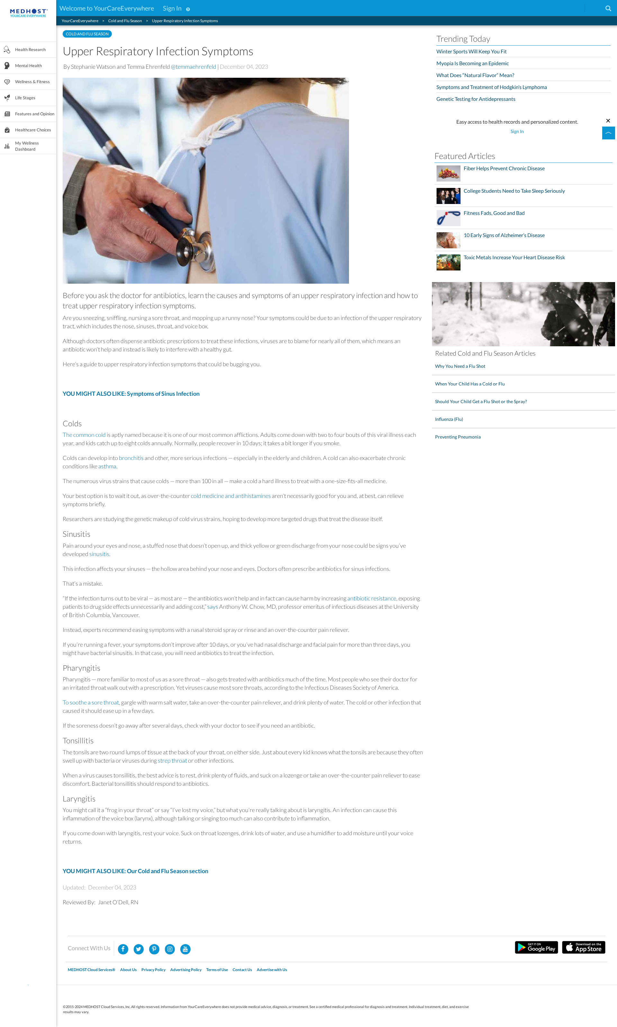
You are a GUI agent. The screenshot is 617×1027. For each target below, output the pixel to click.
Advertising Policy (185, 969)
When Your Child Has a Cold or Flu (470, 383)
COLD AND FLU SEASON (87, 33)
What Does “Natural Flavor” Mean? (475, 75)
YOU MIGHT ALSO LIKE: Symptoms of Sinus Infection (131, 393)
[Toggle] (608, 133)
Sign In (172, 8)
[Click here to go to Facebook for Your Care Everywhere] (123, 949)
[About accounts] (188, 8)
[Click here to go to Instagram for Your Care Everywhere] (154, 949)
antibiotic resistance (371, 598)
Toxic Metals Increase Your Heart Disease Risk (514, 257)
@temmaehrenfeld (193, 66)
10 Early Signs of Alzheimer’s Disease (504, 235)
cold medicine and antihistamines (231, 495)
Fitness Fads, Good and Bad (494, 213)
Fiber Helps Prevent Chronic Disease (504, 168)
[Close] (608, 119)
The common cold (84, 434)
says (212, 606)
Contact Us (242, 969)
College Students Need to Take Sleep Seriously (514, 191)
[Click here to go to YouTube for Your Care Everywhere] (185, 949)
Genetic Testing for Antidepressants (475, 99)
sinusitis (99, 553)
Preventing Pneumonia (458, 436)
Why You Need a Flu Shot (460, 366)
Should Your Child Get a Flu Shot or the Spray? (481, 401)
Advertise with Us (272, 969)
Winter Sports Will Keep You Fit (471, 51)
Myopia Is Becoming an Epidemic (472, 63)
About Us (128, 969)
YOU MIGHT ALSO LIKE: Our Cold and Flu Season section (135, 870)
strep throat (172, 760)
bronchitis (131, 457)
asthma (107, 466)
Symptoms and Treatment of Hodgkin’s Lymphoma (491, 87)
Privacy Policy (153, 969)
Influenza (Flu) (449, 419)
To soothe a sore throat (91, 702)
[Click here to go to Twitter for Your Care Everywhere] (139, 949)
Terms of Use (217, 969)
